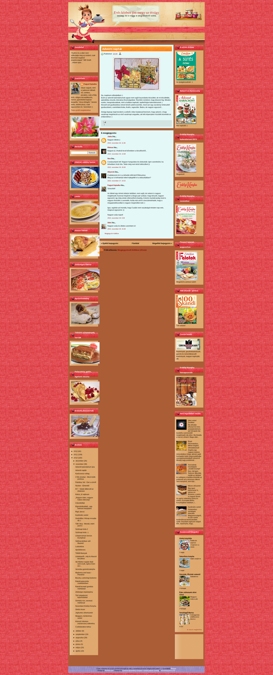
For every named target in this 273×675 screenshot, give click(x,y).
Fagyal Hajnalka (90, 84)
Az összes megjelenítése (194, 629)
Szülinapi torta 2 (81, 529)
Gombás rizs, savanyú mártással (83, 602)
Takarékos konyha (186, 556)
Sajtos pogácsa (195, 558)
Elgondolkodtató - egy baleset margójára (83, 507)
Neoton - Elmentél (82, 486)
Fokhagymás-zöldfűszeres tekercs (195, 617)
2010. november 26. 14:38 (116, 154)
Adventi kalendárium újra (85, 467)
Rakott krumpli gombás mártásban (84, 588)
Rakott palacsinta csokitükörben (82, 582)
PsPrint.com (109, 670)
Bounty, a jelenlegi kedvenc (86, 578)
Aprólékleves (80, 550)
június (78, 644)
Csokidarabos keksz (83, 627)
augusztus (80, 638)
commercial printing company (132, 670)
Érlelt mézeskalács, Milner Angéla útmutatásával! (193, 445)
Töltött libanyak (81, 553)
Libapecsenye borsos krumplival (83, 537)
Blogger (173, 668)
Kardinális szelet (81, 515)
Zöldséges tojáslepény (84, 592)
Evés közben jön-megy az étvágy (136, 12)
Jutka (109, 137)
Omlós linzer (80, 609)
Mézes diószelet (194, 486)
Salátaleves (194, 576)
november (79, 464)
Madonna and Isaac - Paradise (83, 574)
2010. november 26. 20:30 (116, 167)
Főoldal (135, 243)
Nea (109, 159)
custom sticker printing (151, 670)
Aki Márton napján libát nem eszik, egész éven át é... (85, 564)
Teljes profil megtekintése (81, 110)
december (79, 461)
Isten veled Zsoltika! (192, 421)
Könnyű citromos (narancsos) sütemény (85, 622)
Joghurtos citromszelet (84, 613)
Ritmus (110, 147)
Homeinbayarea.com (168, 670)
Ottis (109, 223)
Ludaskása (79, 547)
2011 (76, 455)
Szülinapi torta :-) (81, 532)
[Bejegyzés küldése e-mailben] (104, 122)
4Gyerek (110, 172)
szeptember (80, 634)
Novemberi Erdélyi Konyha (85, 606)
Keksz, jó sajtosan (82, 494)
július (78, 641)
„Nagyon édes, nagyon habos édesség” (84, 499)
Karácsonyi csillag (82, 474)
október (78, 631)
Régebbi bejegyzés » (162, 243)
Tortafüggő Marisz (186, 613)
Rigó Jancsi (79, 512)
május (78, 648)
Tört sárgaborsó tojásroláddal (81, 596)
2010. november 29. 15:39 (116, 229)
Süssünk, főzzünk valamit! (189, 574)
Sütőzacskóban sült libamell (82, 542)
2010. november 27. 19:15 (116, 181)
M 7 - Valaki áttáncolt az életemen (84, 490)
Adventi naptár (81, 470)
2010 (76, 458)
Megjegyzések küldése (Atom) (132, 250)
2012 (76, 451)
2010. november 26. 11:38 (116, 143)
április (78, 651)
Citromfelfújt (80, 503)
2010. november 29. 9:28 (116, 218)
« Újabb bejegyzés (109, 243)
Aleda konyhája (185, 538)
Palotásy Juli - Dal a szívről (85, 482)
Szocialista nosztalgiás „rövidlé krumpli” (194, 467)
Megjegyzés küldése (112, 233)
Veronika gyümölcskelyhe (85, 569)
